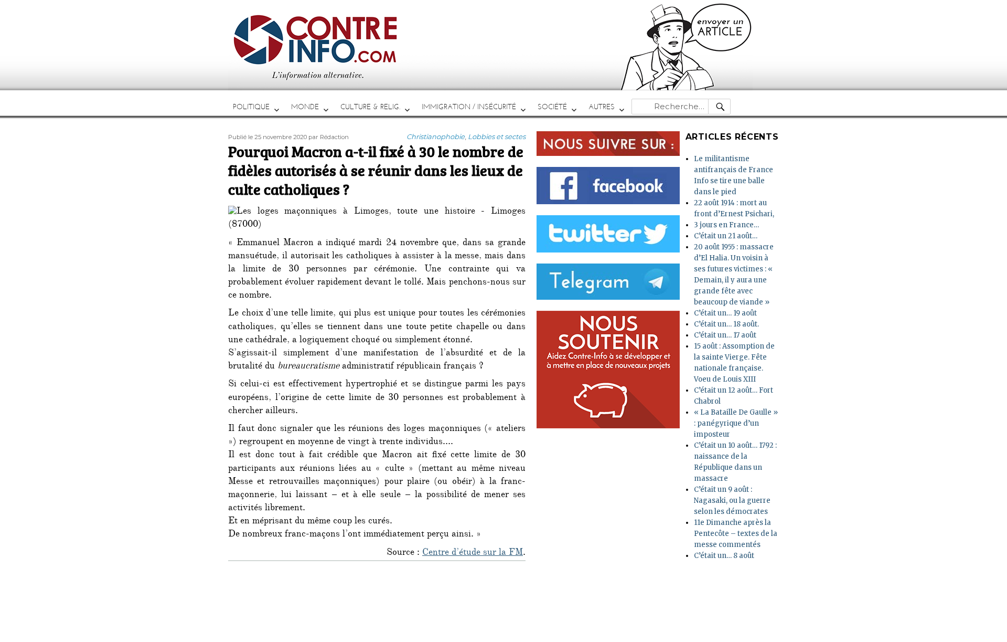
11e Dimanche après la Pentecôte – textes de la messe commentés (735, 533)
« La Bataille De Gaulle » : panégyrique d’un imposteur (736, 423)
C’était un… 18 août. (726, 324)
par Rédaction (328, 137)
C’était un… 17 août (725, 335)
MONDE (305, 106)
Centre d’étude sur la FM (472, 553)
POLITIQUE (251, 106)
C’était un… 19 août (725, 313)
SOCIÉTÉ (552, 106)
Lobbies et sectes (497, 136)
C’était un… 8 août (724, 555)
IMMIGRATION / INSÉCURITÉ (469, 106)
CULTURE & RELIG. (370, 106)
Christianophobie (435, 136)
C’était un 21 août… (725, 235)
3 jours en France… (726, 224)
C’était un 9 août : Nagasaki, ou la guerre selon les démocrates (732, 500)
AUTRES (601, 106)
